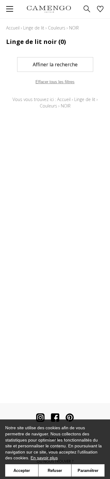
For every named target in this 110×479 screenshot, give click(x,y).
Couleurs (56, 28)
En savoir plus (44, 457)
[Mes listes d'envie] (100, 9)
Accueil (13, 28)
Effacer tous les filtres (55, 82)
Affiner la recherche (55, 64)
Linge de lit (33, 28)
